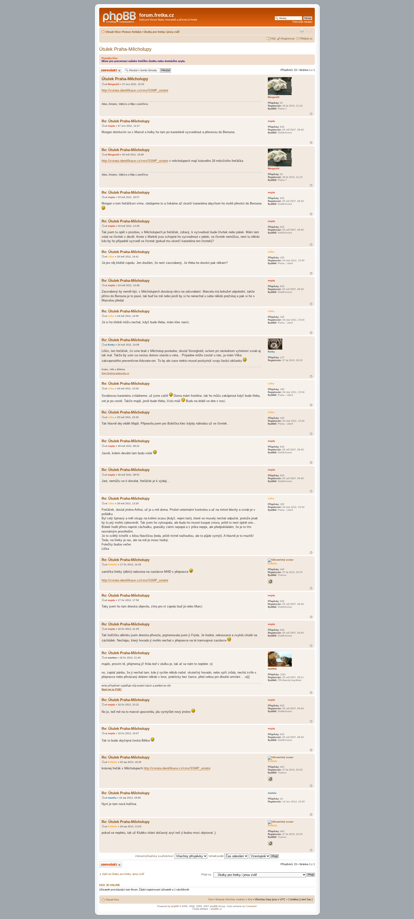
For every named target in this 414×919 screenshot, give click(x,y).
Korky (111, 344)
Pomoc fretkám (131, 31)
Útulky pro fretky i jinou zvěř (161, 31)
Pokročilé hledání (302, 21)
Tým (210, 899)
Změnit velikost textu (308, 31)
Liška (111, 256)
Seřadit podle (216, 856)
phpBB (175, 906)
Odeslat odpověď (109, 68)
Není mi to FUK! (112, 689)
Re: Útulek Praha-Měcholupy (126, 121)
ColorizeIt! (251, 906)
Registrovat (287, 38)
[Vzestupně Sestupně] (264, 856)
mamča (112, 797)
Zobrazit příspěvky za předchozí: (155, 856)
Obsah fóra (113, 31)
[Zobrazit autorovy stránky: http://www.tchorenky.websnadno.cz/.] (270, 581)
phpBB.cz (216, 909)
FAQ (273, 38)
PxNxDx (112, 564)
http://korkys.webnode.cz (115, 373)
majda (111, 126)
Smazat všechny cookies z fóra (233, 899)
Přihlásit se (306, 38)
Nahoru (311, 114)
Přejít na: (206, 874)
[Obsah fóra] (119, 16)
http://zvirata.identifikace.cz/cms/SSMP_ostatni (135, 90)
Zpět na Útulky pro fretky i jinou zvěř (123, 874)
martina (112, 657)
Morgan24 (113, 84)
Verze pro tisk (301, 31)
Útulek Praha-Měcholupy (125, 49)
